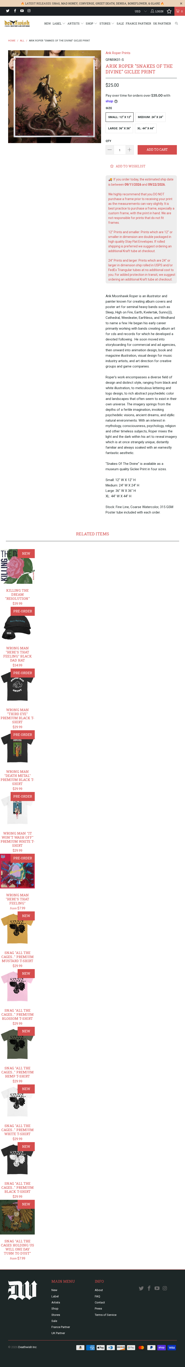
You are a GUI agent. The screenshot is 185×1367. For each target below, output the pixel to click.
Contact (100, 1302)
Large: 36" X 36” (119, 128)
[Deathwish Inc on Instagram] (29, 11)
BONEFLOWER (137, 3)
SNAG (56, 3)
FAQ (97, 1296)
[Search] (176, 23)
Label (57, 23)
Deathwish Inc (27, 1347)
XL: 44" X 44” (145, 128)
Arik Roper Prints (118, 53)
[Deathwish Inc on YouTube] (22, 11)
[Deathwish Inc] (17, 23)
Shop (90, 23)
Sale (120, 23)
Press (98, 1308)
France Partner (138, 23)
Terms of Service (105, 1315)
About (99, 1290)
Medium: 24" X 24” (150, 117)
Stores (105, 23)
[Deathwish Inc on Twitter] (7, 11)
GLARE (155, 3)
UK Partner (162, 23)
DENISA (121, 3)
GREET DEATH (105, 3)
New (47, 23)
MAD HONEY (69, 3)
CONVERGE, (87, 3)
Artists (73, 23)
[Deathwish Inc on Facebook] (14, 11)
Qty (108, 141)
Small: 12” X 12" (119, 117)
